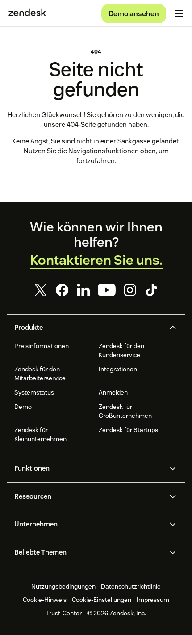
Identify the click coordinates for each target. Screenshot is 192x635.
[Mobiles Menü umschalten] (178, 13)
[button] (88, 327)
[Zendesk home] (27, 13)
